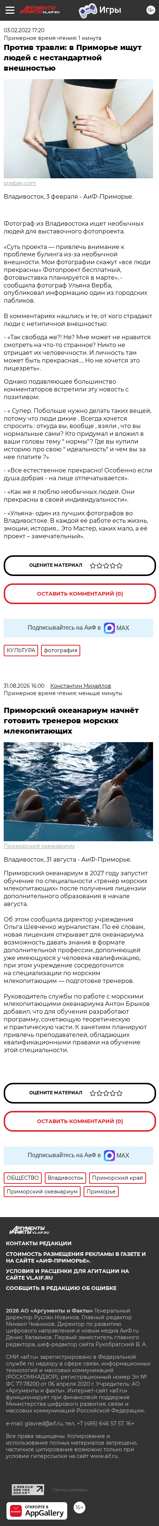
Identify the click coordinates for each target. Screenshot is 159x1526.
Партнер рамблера (69, 1490)
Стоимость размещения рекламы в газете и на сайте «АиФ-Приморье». (76, 1257)
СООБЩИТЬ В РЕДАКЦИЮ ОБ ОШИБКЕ (61, 1288)
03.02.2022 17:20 (24, 30)
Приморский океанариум (39, 846)
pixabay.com (20, 183)
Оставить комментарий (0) (80, 593)
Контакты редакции (39, 1243)
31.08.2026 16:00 (24, 686)
